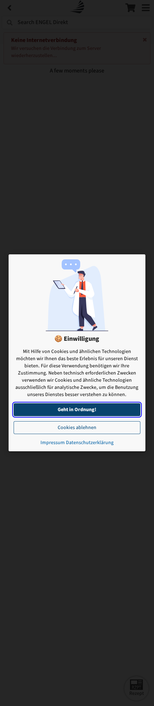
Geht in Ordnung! (77, 410)
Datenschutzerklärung (90, 443)
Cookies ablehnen (77, 428)
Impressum (52, 443)
